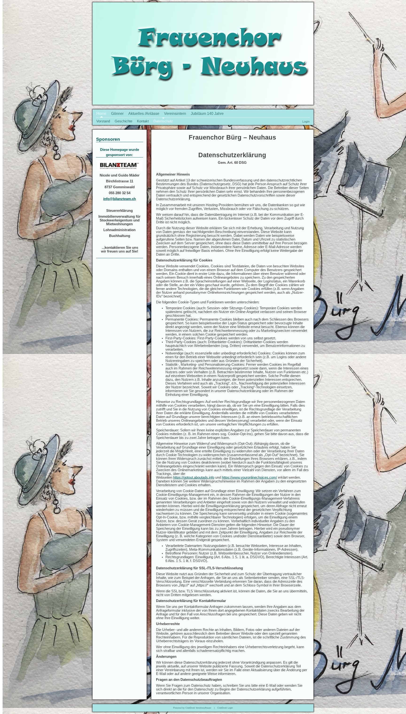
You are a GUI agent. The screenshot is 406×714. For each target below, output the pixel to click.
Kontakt (143, 121)
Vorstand (103, 121)
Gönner (117, 113)
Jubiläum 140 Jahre (207, 113)
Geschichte (123, 121)
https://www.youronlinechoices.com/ (249, 477)
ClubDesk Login (225, 708)
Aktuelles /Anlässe (143, 113)
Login (306, 121)
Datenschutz (163, 121)
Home (101, 113)
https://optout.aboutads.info (193, 477)
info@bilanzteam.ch (119, 199)
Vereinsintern (175, 113)
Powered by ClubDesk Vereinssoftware (192, 708)
